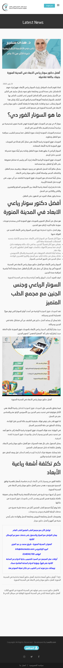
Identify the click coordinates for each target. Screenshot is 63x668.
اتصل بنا (22, 665)
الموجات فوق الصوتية (48, 311)
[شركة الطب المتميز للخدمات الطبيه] (14, 8)
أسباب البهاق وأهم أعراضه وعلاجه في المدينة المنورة (29, 278)
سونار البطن (36, 434)
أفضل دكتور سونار (41, 521)
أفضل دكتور (40, 320)
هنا (9, 568)
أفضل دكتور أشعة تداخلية (45, 577)
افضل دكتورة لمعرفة (48, 230)
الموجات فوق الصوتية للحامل (30, 408)
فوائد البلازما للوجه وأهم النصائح (32, 453)
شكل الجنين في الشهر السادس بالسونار (45, 259)
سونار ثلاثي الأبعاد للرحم (37, 481)
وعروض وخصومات (36, 512)
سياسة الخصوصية (36, 665)
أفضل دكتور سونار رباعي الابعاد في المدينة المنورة (34, 580)
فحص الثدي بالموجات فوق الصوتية (24, 499)
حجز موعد (49, 6)
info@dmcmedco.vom (24, 549)
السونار (43, 329)
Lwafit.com (51, 642)
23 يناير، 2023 (8, 84)
